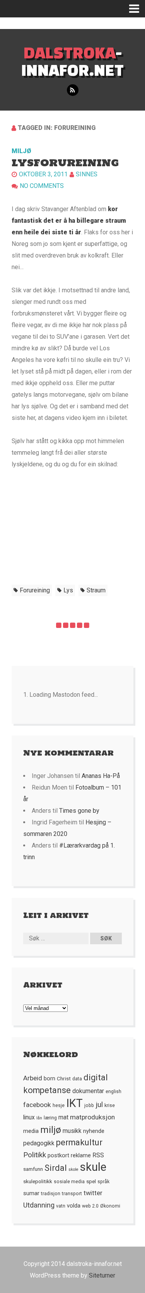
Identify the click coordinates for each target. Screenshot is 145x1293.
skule (93, 1167)
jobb (89, 1105)
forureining (35, 590)
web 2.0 (90, 1206)
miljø (50, 1129)
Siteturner (102, 1275)
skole (73, 1169)
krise (109, 1105)
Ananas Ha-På (101, 776)
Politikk (34, 1155)
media (31, 1131)
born (49, 1078)
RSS (98, 1155)
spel (91, 1181)
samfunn (33, 1169)
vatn (60, 1206)
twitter (93, 1193)
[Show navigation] (137, 8)
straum (96, 590)
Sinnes (86, 174)
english (113, 1091)
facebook (37, 1105)
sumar (31, 1193)
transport (72, 1193)
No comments (42, 185)
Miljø (21, 151)
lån (39, 1118)
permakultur (79, 1142)
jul (99, 1104)
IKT (74, 1103)
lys (68, 590)
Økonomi (110, 1206)
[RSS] (72, 90)
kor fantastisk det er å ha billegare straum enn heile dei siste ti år (69, 220)
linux (29, 1117)
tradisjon (50, 1193)
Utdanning (39, 1205)
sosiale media (69, 1181)
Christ (64, 1078)
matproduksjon (92, 1117)
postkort (58, 1155)
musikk (72, 1131)
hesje (59, 1105)
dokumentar (88, 1091)
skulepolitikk (37, 1181)
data (77, 1078)
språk (103, 1181)
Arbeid (32, 1078)
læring (50, 1118)
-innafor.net (72, 61)
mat (63, 1117)
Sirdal (55, 1168)
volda (73, 1205)
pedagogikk (39, 1143)
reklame (81, 1155)
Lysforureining (65, 162)
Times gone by (79, 810)
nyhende (93, 1131)
